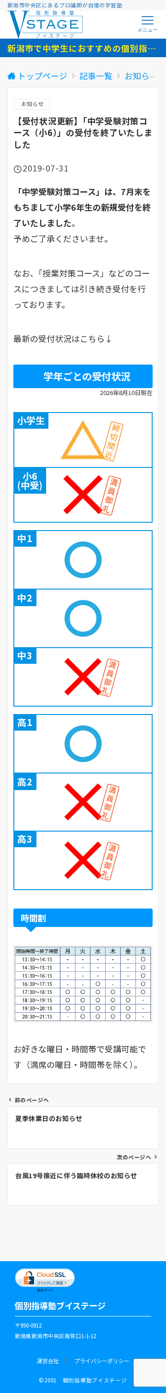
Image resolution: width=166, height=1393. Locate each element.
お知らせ (32, 103)
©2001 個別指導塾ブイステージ (83, 1380)
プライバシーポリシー (102, 1360)
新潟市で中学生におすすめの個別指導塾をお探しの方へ (83, 48)
